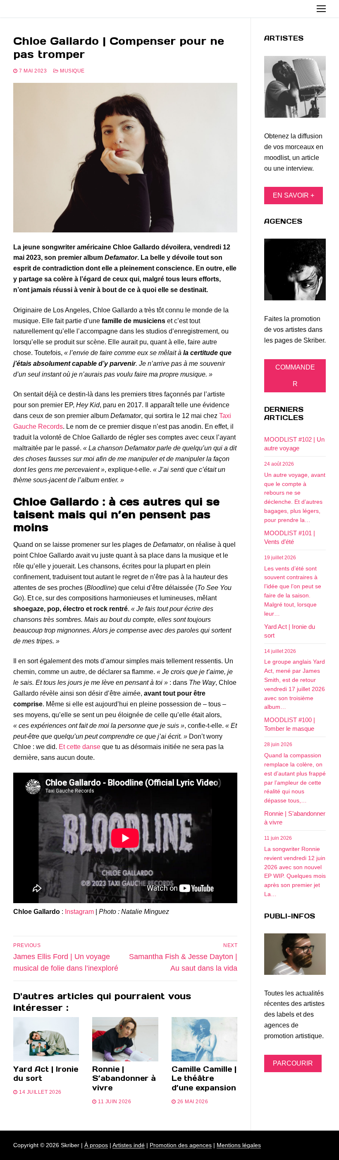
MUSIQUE (72, 70)
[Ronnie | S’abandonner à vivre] (125, 1039)
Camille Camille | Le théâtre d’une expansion (204, 1078)
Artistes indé (128, 1145)
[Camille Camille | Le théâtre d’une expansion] (204, 1039)
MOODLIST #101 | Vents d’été (289, 537)
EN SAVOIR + (293, 195)
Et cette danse (79, 746)
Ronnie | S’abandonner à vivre (124, 1078)
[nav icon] (321, 8)
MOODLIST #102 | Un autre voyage (294, 444)
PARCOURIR (293, 1063)
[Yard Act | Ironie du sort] (46, 1039)
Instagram (79, 911)
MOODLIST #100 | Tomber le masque (289, 724)
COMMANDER (295, 375)
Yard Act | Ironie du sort (45, 1073)
